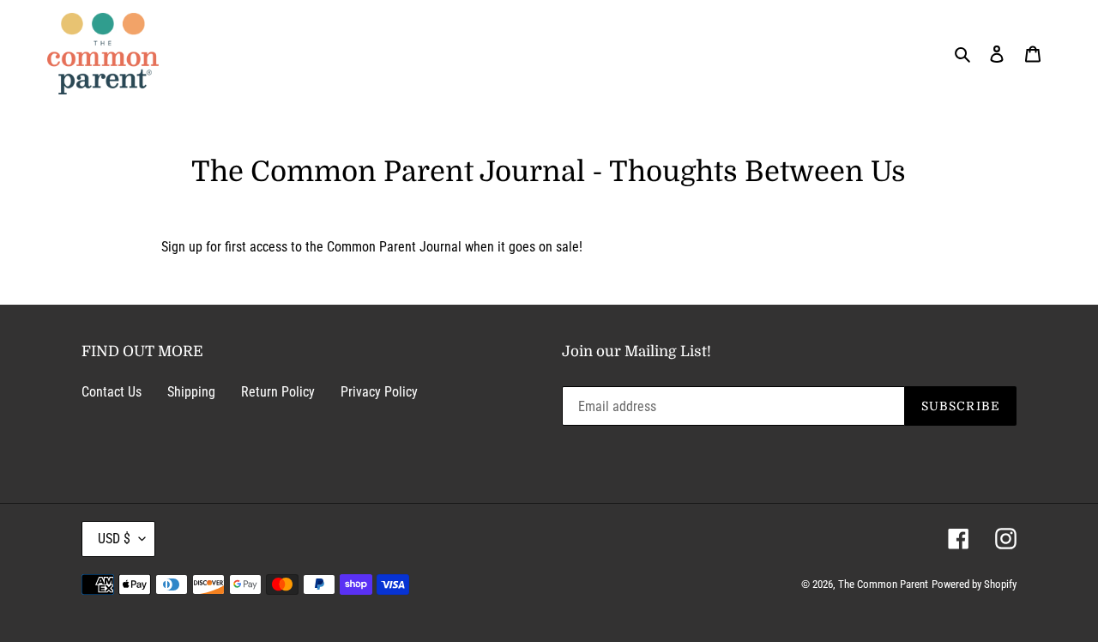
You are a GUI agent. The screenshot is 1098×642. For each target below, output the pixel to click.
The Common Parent (883, 584)
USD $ (114, 538)
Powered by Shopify (974, 584)
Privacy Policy (379, 392)
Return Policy (278, 392)
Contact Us (111, 392)
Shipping (191, 392)
